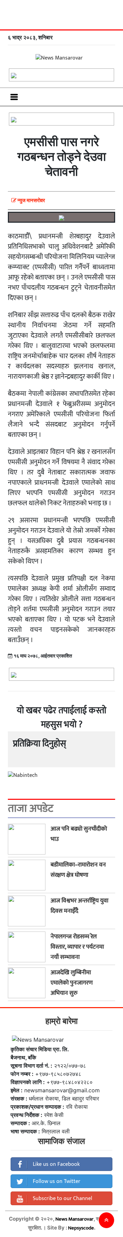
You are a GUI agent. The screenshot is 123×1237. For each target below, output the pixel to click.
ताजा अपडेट (30, 808)
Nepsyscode (81, 1228)
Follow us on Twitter (55, 1181)
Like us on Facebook (55, 1164)
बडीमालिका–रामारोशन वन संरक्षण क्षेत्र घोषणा (78, 870)
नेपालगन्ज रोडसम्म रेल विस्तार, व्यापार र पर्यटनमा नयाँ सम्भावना (77, 947)
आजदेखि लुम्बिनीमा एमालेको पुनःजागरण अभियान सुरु (72, 982)
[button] (106, 1220)
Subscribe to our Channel (61, 1198)
